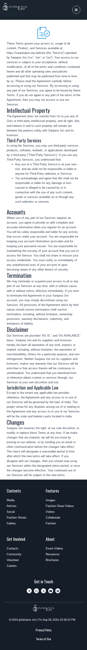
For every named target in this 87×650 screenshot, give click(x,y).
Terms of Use (43, 639)
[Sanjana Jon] (15, 6)
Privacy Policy (43, 630)
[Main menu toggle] (76, 10)
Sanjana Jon (13, 14)
